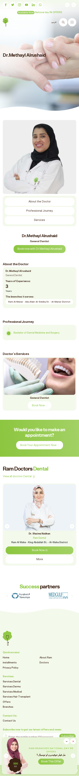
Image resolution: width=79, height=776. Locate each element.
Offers (6, 702)
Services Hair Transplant (16, 697)
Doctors (44, 663)
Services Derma (12, 687)
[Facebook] (6, 5)
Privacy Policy (10, 668)
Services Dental (12, 682)
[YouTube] (26, 5)
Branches (8, 707)
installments (10, 663)
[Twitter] (13, 5)
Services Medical (12, 692)
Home (6, 658)
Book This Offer (51, 761)
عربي (54, 22)
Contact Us (9, 721)
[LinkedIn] (33, 5)
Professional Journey (39, 210)
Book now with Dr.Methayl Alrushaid (39, 248)
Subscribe (67, 736)
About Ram (46, 658)
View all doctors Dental (17, 476)
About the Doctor (39, 201)
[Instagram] (19, 5)
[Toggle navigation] (72, 22)
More (39, 559)
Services (39, 220)
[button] (72, 756)
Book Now (38, 405)
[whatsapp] (40, 5)
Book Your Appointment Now (38, 445)
